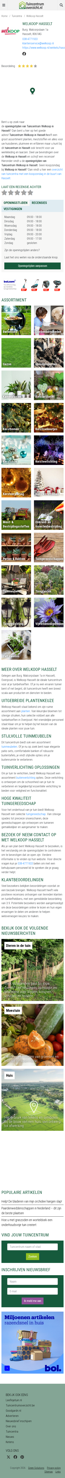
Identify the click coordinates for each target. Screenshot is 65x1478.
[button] (32, 91)
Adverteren (12, 1416)
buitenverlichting (25, 777)
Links (58, 1471)
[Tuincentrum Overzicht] (32, 5)
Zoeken (32, 1256)
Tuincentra (17, 16)
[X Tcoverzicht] (8, 1457)
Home (4, 16)
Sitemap (48, 1471)
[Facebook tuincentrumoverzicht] (15, 1457)
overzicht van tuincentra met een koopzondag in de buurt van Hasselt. (32, 174)
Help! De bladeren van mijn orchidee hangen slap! (31, 1201)
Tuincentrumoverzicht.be (20, 1405)
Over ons (11, 1426)
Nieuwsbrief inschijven (19, 1421)
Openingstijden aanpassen (32, 266)
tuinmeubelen (9, 746)
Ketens (10, 1442)
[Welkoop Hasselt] (10, 31)
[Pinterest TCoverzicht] (22, 1457)
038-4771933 (30, 39)
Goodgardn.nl (13, 1410)
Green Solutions (36, 1467)
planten (25, 711)
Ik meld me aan (32, 1301)
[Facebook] (24, 54)
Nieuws (10, 1437)
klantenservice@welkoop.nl (38, 43)
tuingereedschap (36, 814)
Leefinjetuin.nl (14, 1400)
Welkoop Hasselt (34, 16)
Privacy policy (54, 1467)
